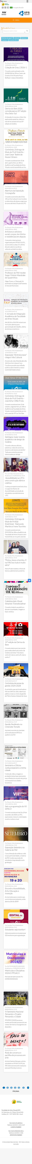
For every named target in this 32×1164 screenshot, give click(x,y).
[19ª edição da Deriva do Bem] (16, 630)
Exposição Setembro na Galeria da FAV (14, 848)
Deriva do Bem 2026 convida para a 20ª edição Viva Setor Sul (15, 111)
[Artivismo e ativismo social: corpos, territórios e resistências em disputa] (16, 219)
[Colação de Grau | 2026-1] (16, 55)
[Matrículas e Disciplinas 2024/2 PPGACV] (16, 958)
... (23, 1088)
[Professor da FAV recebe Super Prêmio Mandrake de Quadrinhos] (16, 260)
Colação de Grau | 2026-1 (16, 67)
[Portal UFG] (24, 15)
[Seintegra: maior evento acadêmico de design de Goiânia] (16, 424)
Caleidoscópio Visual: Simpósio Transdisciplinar (15, 602)
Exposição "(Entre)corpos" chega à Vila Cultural (16, 356)
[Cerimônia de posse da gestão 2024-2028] (16, 671)
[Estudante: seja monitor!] (16, 917)
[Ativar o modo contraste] (8, 7)
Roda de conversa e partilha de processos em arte (15, 1055)
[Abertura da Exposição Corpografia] (16, 178)
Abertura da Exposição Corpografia (14, 191)
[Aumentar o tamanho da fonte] (3, 7)
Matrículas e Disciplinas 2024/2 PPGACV (15, 971)
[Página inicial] (4, 14)
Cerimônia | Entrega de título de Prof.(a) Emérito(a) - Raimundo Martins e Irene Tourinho (15, 523)
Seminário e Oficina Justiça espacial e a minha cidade (15, 767)
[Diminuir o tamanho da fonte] (5, 7)
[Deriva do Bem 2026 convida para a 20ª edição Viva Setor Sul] (16, 96)
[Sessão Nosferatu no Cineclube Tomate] (16, 712)
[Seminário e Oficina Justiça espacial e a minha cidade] (16, 753)
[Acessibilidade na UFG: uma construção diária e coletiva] (16, 465)
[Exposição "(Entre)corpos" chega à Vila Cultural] (16, 342)
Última (28, 1087)
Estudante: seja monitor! (15, 929)
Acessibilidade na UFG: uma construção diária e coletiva (15, 480)
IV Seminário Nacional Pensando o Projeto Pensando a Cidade (14, 1014)
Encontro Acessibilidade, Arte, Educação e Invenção (15, 891)
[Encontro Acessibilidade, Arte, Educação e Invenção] (16, 876)
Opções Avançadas (25, 32)
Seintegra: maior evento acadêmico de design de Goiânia (15, 439)
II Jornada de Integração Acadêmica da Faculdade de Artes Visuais (15, 316)
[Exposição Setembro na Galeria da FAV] (16, 835)
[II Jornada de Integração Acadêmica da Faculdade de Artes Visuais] (16, 301)
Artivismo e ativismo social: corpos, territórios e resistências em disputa (15, 234)
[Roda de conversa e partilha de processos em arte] (16, 1040)
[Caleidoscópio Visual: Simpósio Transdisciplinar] (16, 589)
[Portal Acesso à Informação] (17, 1103)
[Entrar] (1, 1)
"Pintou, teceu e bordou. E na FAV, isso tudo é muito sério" (15, 562)
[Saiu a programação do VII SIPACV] (16, 794)
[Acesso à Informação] (5, 4)
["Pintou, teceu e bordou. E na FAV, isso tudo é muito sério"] (16, 548)
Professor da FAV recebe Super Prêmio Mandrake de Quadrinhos (15, 275)
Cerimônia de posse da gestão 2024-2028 (14, 684)
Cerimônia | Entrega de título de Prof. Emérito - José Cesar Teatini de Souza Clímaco (14, 153)
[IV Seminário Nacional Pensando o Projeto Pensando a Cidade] (16, 999)
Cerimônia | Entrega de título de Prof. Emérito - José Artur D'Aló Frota (14, 398)
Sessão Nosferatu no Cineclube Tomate (13, 725)
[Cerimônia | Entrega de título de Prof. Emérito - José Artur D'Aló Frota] (16, 383)
